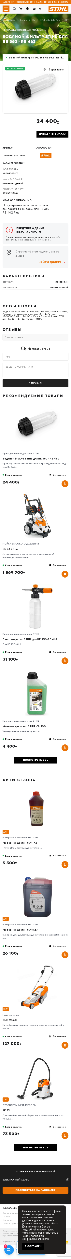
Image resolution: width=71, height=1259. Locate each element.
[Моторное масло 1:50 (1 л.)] (37, 789)
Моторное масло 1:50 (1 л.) (20, 842)
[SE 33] (37, 1056)
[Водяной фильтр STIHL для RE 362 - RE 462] (37, 404)
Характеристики (14, 163)
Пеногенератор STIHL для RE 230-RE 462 (30, 639)
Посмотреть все (35, 760)
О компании (10, 1208)
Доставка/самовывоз (12, 1212)
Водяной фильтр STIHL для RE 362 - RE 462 (31, 458)
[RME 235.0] (37, 966)
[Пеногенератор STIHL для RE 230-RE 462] (37, 585)
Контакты (7, 1219)
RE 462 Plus (10, 548)
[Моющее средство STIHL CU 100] (37, 672)
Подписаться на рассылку (35, 1190)
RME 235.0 (10, 1019)
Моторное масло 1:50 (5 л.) (20, 929)
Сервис (6, 1216)
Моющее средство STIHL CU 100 (24, 726)
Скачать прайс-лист (12, 1223)
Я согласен (33, 1246)
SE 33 (6, 1110)
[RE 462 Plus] (37, 495)
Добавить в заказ (52, 133)
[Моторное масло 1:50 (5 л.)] (37, 876)
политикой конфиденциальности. (35, 1237)
